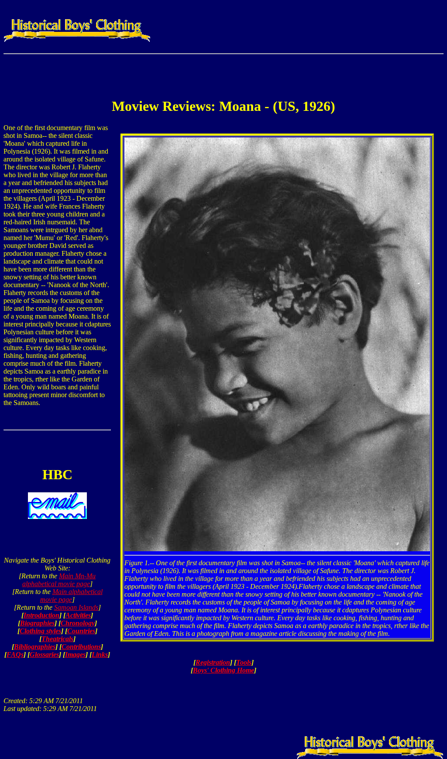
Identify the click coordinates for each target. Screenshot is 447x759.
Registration (213, 662)
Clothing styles (40, 631)
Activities (78, 615)
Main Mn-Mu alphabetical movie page (59, 579)
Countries (81, 631)
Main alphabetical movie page (71, 595)
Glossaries (44, 654)
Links (100, 654)
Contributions (81, 646)
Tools (243, 662)
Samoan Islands (76, 607)
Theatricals (57, 638)
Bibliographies (34, 646)
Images (75, 654)
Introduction (41, 615)
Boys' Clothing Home (223, 670)
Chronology (78, 623)
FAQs (15, 654)
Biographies (37, 623)
